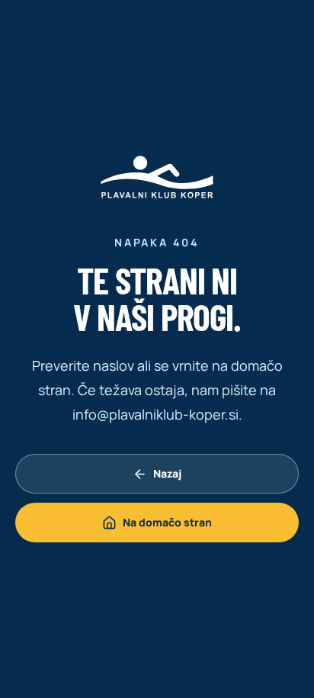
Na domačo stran (167, 522)
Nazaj (167, 473)
